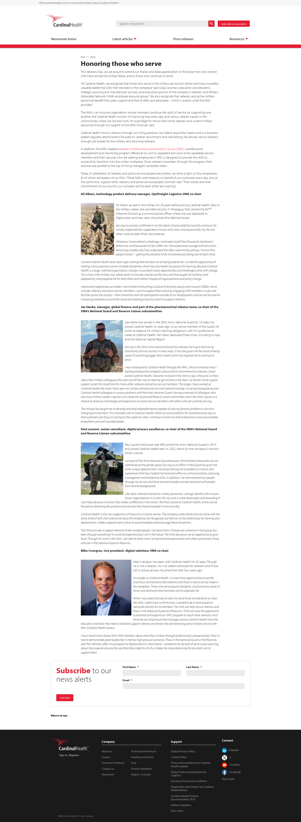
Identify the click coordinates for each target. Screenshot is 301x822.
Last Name (192, 667)
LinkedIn (234, 750)
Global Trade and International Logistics (188, 773)
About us (107, 751)
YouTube (234, 764)
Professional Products (143, 751)
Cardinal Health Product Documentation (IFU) (185, 797)
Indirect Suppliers (181, 805)
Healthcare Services (142, 757)
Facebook (235, 772)
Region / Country (141, 774)
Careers (106, 757)
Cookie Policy (179, 757)
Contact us (108, 768)
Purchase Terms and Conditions (189, 781)
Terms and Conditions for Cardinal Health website (190, 764)
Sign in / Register (69, 755)
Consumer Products (113, 762)
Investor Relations (141, 768)
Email (126, 680)
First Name (129, 667)
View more (177, 810)
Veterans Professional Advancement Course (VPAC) (152, 149)
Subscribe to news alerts (233, 24)
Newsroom (108, 774)
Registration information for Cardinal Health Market (192, 788)
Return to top (59, 715)
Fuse (133, 762)
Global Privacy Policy (183, 751)
